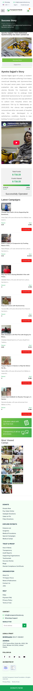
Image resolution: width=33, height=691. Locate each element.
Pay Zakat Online (8, 511)
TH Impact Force (8, 578)
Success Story (11, 23)
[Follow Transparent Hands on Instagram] (9, 657)
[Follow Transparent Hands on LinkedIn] (19, 657)
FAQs (4, 595)
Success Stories (8, 561)
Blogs (4, 563)
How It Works (7, 548)
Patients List (7, 528)
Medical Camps (8, 539)
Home (3, 23)
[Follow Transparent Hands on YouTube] (24, 657)
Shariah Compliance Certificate (13, 566)
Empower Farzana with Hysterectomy (12, 305)
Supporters (17, 64)
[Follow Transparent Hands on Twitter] (14, 657)
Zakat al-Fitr (7, 516)
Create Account (25, 4)
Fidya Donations (8, 519)
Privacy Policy (7, 600)
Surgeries (6, 531)
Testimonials (7, 558)
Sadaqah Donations (9, 514)
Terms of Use (7, 603)
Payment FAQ (7, 597)
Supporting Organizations (11, 556)
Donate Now (26, 229)
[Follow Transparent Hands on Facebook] (4, 657)
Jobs (4, 586)
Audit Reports (7, 553)
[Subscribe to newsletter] (24, 625)
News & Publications (9, 580)
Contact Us (6, 583)
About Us (6, 575)
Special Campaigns (9, 536)
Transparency (7, 550)
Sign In (15, 4)
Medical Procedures (9, 533)
